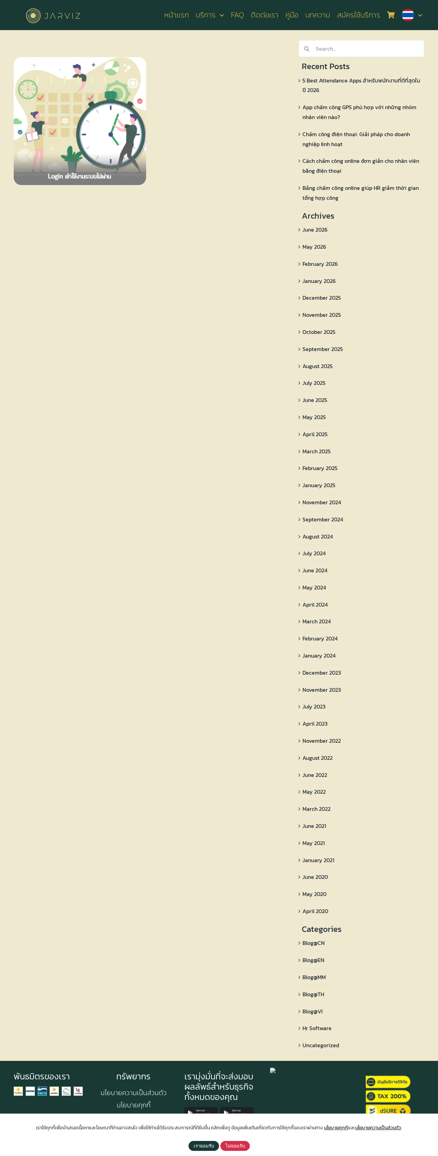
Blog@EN (313, 960)
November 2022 (321, 741)
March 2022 (316, 809)
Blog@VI (312, 1011)
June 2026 (314, 229)
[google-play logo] (201, 1110)
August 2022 (317, 758)
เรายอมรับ (204, 1145)
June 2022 (314, 775)
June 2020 (315, 877)
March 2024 (316, 621)
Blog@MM (314, 977)
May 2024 (314, 587)
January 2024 (319, 655)
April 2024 (315, 604)
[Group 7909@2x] (18, 1089)
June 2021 (314, 826)
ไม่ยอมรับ (235, 1145)
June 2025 (314, 400)
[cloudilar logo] (66, 1089)
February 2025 (319, 468)
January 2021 (318, 860)
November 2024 (321, 502)
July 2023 (313, 706)
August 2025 (317, 366)
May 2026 (314, 247)
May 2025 (314, 417)
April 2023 (314, 723)
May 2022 (314, 792)
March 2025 (316, 451)
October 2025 (318, 332)
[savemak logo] (54, 1089)
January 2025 (318, 485)
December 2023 (321, 672)
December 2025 (321, 298)
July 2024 (314, 553)
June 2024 (314, 570)
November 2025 (321, 315)
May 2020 (314, 894)
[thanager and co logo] (30, 1089)
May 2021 (313, 843)
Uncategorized (320, 1045)
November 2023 (321, 690)
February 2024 (320, 638)
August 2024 (317, 536)
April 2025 (314, 434)
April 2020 (315, 911)
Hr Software (317, 1028)
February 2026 (320, 264)
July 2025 (313, 383)
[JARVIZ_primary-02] (53, 7)
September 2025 (322, 349)
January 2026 (319, 281)
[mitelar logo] (78, 1089)
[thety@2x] (42, 1089)
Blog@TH (313, 994)
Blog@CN (313, 943)
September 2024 (322, 519)
